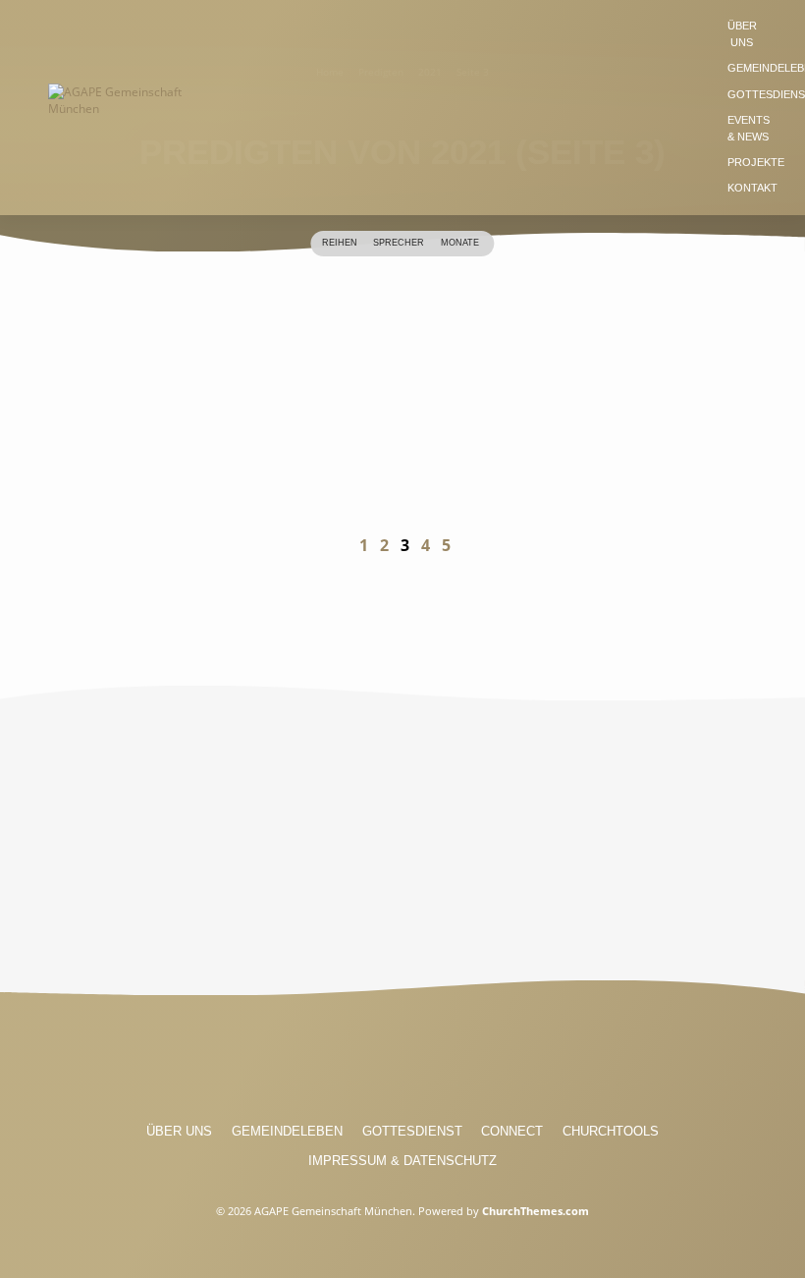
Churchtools (611, 1131)
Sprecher (400, 243)
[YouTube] (402, 1062)
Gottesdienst (412, 1131)
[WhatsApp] (439, 1062)
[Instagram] (366, 1062)
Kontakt (752, 188)
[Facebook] (330, 1062)
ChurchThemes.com (535, 1210)
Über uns (742, 34)
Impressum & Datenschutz (402, 1160)
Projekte (755, 162)
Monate (461, 243)
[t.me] (475, 1062)
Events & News (748, 128)
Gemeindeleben (287, 1131)
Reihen (341, 243)
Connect (512, 1131)
